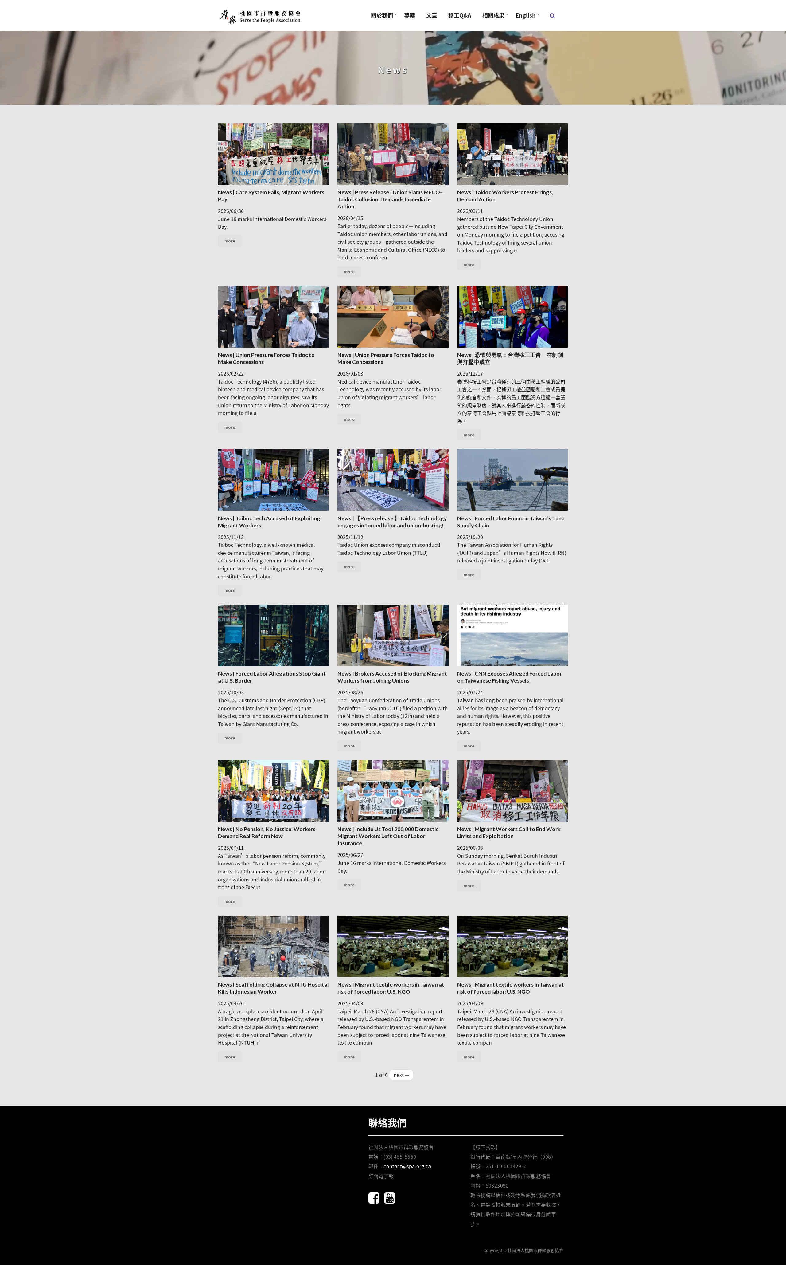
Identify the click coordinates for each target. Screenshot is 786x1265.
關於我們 (379, 15)
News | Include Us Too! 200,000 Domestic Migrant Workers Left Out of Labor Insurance (387, 836)
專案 (409, 15)
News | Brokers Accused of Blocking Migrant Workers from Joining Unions (392, 677)
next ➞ (401, 1074)
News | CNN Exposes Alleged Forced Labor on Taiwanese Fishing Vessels (509, 677)
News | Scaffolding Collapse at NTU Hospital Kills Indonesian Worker (273, 988)
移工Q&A (459, 15)
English (523, 15)
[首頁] (261, 15)
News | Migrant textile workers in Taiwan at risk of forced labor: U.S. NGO (390, 988)
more (229, 240)
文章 (431, 15)
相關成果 (490, 15)
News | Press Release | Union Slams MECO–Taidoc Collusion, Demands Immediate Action (390, 199)
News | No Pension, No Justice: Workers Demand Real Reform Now (266, 832)
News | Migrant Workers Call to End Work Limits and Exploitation (509, 832)
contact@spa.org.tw (407, 1166)
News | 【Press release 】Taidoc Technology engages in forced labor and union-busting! (392, 522)
